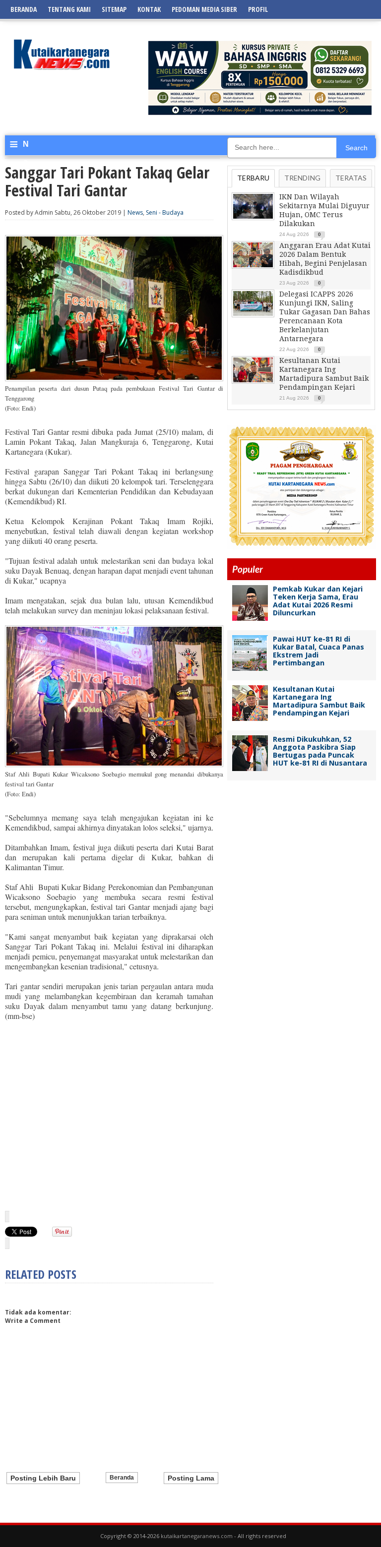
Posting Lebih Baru (43, 1478)
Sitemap (114, 9)
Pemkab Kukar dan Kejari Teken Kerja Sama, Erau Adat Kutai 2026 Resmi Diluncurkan (318, 600)
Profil (258, 9)
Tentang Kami (69, 9)
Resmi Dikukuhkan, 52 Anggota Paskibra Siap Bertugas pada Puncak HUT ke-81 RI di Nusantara (320, 751)
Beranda (23, 9)
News (135, 212)
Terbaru (253, 178)
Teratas (351, 178)
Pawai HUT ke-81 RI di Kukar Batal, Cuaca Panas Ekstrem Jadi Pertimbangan (318, 650)
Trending (302, 178)
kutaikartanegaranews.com (197, 1536)
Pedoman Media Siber (204, 9)
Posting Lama (191, 1478)
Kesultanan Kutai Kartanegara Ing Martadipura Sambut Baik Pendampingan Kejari (319, 700)
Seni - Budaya (165, 212)
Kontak (149, 9)
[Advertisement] (109, 1115)
